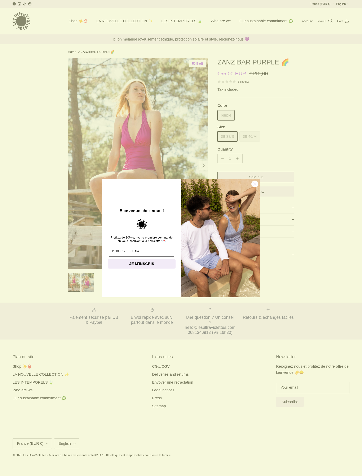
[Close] (255, 184)
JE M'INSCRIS (141, 264)
